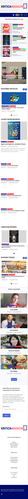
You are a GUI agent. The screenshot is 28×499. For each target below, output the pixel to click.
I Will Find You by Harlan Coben (19, 51)
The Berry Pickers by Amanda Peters (11, 195)
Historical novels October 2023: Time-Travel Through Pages (13, 78)
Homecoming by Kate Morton (18, 40)
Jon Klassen (14, 330)
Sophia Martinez (5, 249)
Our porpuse (14, 462)
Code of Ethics (14, 445)
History (14, 442)
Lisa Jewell (14, 310)
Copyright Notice (14, 460)
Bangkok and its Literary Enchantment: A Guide (13, 277)
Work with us (14, 447)
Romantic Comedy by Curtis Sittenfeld (18, 28)
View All (14, 379)
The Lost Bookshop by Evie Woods (10, 180)
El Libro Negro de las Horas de (10, 246)
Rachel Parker (15, 31)
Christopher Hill (4, 182)
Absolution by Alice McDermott (9, 165)
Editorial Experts (14, 443)
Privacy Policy (14, 457)
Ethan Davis (15, 54)
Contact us (14, 477)
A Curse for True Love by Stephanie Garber (13, 210)
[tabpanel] (14, 102)
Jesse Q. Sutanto (14, 351)
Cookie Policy (14, 459)
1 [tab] (14, 253)
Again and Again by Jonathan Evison (13, 144)
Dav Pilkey (14, 371)
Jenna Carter (15, 42)
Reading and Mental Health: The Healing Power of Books (13, 108)
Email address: (6, 406)
